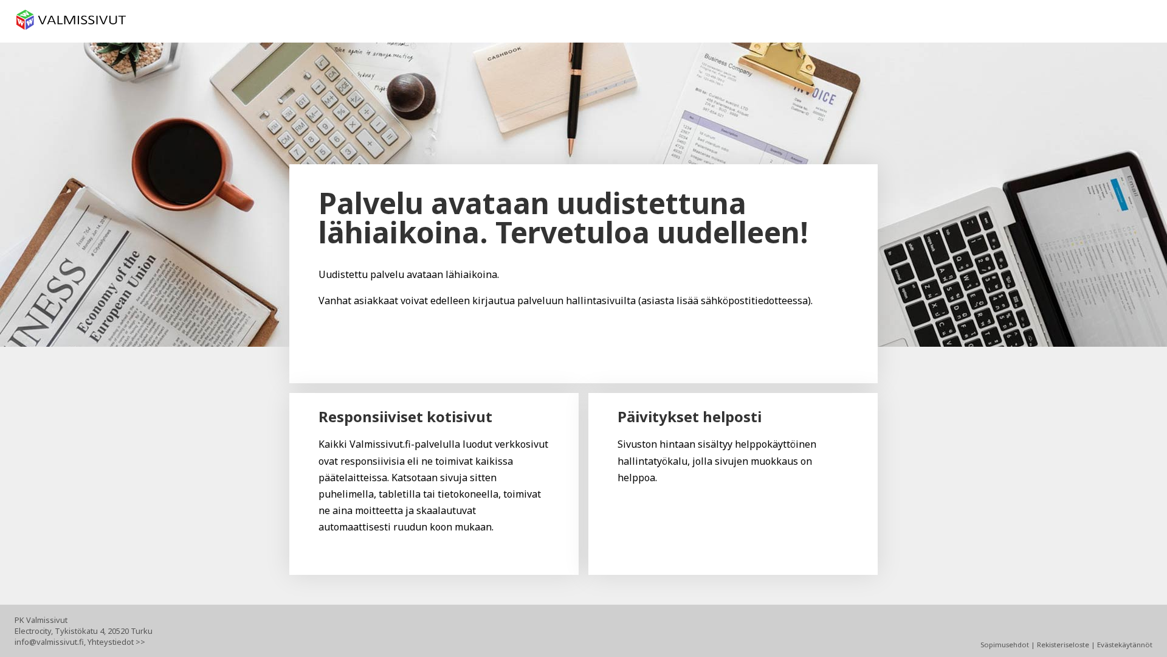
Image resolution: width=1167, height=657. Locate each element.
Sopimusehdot (1004, 644)
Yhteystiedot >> (116, 641)
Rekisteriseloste (1063, 644)
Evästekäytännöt (1124, 644)
